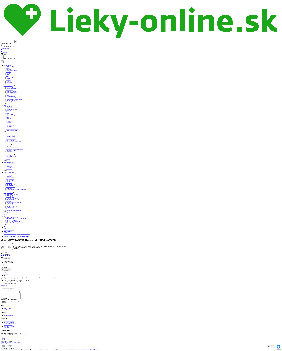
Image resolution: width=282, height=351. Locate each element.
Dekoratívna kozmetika (11, 137)
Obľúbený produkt (6, 258)
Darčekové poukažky (8, 315)
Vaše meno (3, 292)
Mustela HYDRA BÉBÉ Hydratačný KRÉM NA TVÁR (17, 234)
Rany (7, 76)
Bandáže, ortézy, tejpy (11, 173)
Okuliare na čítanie (10, 184)
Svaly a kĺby (9, 126)
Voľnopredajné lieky (8, 86)
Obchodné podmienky (9, 322)
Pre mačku (8, 157)
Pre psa (8, 159)
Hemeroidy (9, 111)
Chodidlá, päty (9, 185)
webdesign (9, 342)
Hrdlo (7, 74)
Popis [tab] (5, 272)
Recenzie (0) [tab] (6, 274)
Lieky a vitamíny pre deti (12, 147)
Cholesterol (9, 107)
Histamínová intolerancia (12, 194)
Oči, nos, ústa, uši (10, 115)
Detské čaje (9, 166)
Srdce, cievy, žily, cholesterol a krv (14, 98)
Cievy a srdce (9, 110)
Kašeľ (7, 68)
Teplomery (8, 181)
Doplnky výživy (7, 105)
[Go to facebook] (278, 347)
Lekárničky (9, 175)
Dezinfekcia (9, 176)
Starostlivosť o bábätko (11, 150)
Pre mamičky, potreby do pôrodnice (14, 149)
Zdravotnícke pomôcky (9, 172)
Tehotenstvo (9, 151)
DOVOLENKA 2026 (11, 66)
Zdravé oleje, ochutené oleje (13, 198)
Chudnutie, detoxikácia (11, 109)
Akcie (5, 216)
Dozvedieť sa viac (94, 349)
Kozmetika (6, 133)
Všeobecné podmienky (9, 321)
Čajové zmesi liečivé (11, 163)
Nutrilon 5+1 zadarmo (11, 220)
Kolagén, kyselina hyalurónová (13, 202)
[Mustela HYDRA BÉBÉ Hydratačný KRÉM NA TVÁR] (17, 236)
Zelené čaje (9, 169)
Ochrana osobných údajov (10, 323)
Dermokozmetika (10, 140)
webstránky (3, 342)
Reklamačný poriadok (9, 326)
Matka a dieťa (7, 145)
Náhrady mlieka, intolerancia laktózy (15, 208)
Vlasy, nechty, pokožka (11, 130)
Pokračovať (3, 302)
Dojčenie (8, 146)
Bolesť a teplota (10, 77)
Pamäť (8, 117)
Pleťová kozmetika (10, 135)
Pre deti (8, 78)
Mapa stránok (7, 327)
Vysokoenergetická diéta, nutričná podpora (16, 189)
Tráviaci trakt (9, 90)
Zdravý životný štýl (8, 193)
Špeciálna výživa (10, 195)
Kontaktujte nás (7, 309)
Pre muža (8, 119)
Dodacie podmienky (8, 325)
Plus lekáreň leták (8, 212)
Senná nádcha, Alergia (11, 70)
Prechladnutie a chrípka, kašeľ (13, 88)
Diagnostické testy (10, 179)
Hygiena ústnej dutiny (11, 100)
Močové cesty (9, 114)
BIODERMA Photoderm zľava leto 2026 (16, 218)
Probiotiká (8, 122)
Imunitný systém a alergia (12, 92)
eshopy (14, 342)
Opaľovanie (9, 69)
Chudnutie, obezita (10, 205)
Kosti (7, 113)
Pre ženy (8, 80)
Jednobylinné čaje (10, 167)
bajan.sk (18, 342)
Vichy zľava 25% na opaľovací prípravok (16, 222)
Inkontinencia (9, 188)
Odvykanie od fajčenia (11, 206)
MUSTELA (6, 232)
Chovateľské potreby (11, 156)
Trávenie (8, 127)
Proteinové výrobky (11, 123)
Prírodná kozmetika (10, 139)
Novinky (6, 214)
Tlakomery (9, 183)
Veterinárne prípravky (9, 155)
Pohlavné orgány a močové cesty (14, 99)
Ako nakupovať (7, 308)
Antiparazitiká (9, 106)
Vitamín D (8, 72)
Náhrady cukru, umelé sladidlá (13, 210)
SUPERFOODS (10, 203)
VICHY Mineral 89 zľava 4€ (13, 221)
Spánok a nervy (10, 125)
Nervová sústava (10, 94)
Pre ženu (8, 121)
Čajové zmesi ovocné (11, 165)
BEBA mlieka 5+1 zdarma (12, 217)
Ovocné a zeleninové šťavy (12, 199)
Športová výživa (10, 197)
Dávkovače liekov (10, 187)
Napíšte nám (3, 338)
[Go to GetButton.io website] (278, 349)
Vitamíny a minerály (11, 91)
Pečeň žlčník (9, 118)
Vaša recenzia (4, 298)
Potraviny (8, 201)
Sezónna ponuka (7, 65)
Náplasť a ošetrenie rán (11, 177)
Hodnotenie (3, 301)
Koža (7, 95)
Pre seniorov (9, 82)
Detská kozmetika (8, 231)
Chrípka (8, 73)
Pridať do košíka (5, 270)
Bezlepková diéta (10, 207)
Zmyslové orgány (10, 96)
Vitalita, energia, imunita (12, 129)
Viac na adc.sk (4, 285)
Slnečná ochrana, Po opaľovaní (13, 141)
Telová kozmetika (10, 136)
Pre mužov (8, 81)
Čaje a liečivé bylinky (9, 162)
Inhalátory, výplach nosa (12, 180)
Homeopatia (9, 101)
